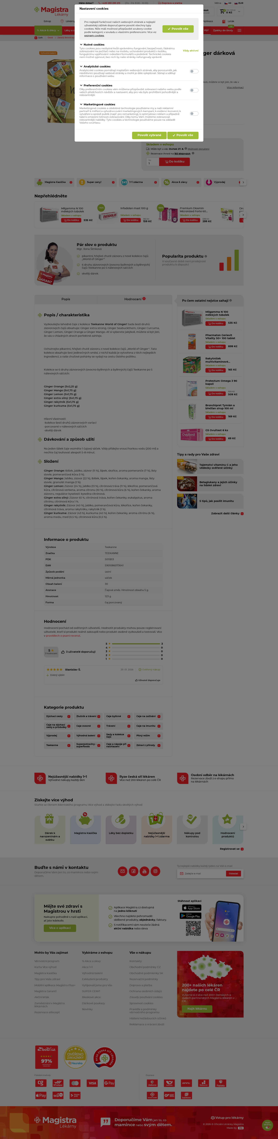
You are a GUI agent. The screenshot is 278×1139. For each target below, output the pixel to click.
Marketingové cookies (99, 104)
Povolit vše (179, 29)
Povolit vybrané (149, 135)
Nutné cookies (94, 44)
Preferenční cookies (98, 85)
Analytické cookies (97, 66)
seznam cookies (94, 35)
